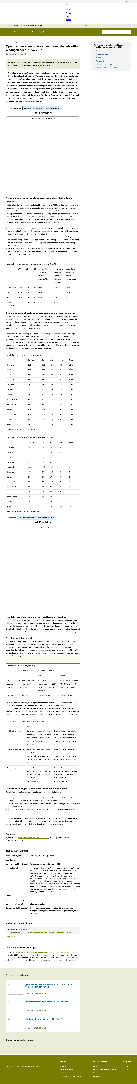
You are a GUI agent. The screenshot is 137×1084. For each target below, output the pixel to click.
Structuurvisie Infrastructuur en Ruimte (33, 838)
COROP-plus (12, 518)
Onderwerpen (19, 32)
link (41, 65)
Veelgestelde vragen (66, 1069)
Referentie (100, 61)
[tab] (14, 108)
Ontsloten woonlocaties (27, 518)
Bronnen (99, 51)
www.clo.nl (46, 955)
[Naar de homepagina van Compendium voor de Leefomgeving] (68, 13)
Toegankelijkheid (98, 1076)
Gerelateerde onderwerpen (106, 68)
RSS (127, 1069)
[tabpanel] (43, 152)
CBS (11, 1068)
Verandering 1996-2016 (46, 518)
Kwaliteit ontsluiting (14, 108)
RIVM (20, 1068)
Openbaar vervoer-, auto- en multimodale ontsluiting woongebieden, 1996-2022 (41, 932)
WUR (29, 1068)
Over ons (63, 1066)
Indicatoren (32, 32)
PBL (15, 1068)
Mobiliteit (23, 54)
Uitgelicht (43, 32)
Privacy (95, 1073)
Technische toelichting (104, 54)
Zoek (129, 32)
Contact (62, 1073)
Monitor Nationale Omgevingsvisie (71, 1076)
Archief (98, 58)
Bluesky (128, 1066)
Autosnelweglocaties (52, 108)
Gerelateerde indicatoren (105, 64)
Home (9, 32)
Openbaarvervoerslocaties (33, 108)
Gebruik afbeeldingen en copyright (104, 1069)
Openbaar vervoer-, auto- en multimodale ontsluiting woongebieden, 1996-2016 (46, 952)
